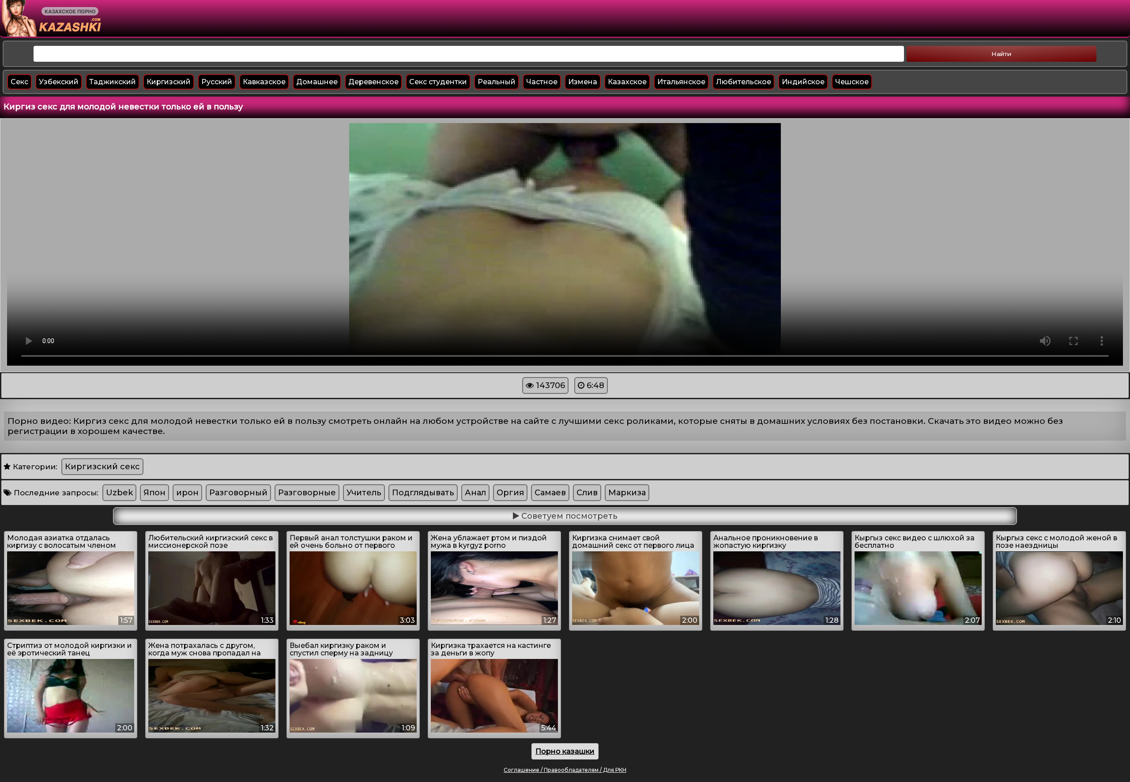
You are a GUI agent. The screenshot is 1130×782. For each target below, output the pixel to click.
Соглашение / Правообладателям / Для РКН (565, 770)
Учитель (364, 493)
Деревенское (373, 82)
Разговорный (238, 493)
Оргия (510, 493)
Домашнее (317, 82)
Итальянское (681, 82)
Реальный (497, 82)
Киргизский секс (102, 466)
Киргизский (169, 82)
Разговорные (307, 493)
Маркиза (627, 493)
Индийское (803, 82)
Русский (216, 82)
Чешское (852, 82)
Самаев (550, 493)
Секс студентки (438, 82)
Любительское (743, 82)
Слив (587, 493)
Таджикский (112, 82)
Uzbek (119, 493)
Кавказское (264, 82)
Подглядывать (423, 493)
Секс (19, 82)
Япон (154, 493)
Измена (582, 82)
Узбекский (59, 82)
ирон (187, 493)
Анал (475, 493)
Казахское (627, 82)
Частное (541, 82)
